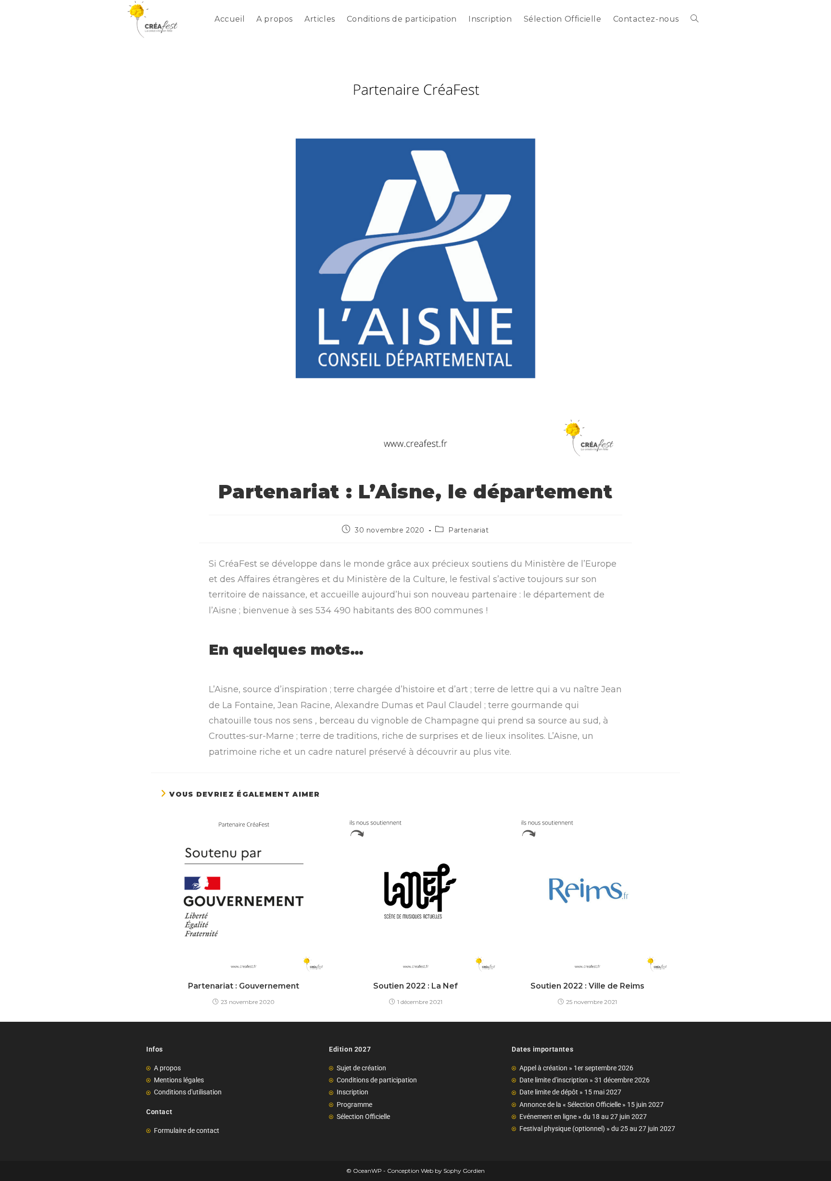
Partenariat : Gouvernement (243, 986)
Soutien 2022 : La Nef (415, 986)
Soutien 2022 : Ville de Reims (587, 986)
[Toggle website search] (694, 19)
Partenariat (468, 530)
